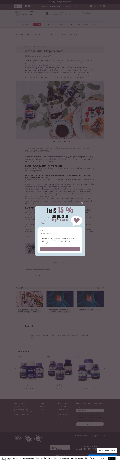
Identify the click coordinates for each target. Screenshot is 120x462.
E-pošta (42, 230)
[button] (82, 203)
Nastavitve (102, 459)
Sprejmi (111, 459)
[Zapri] (118, 459)
